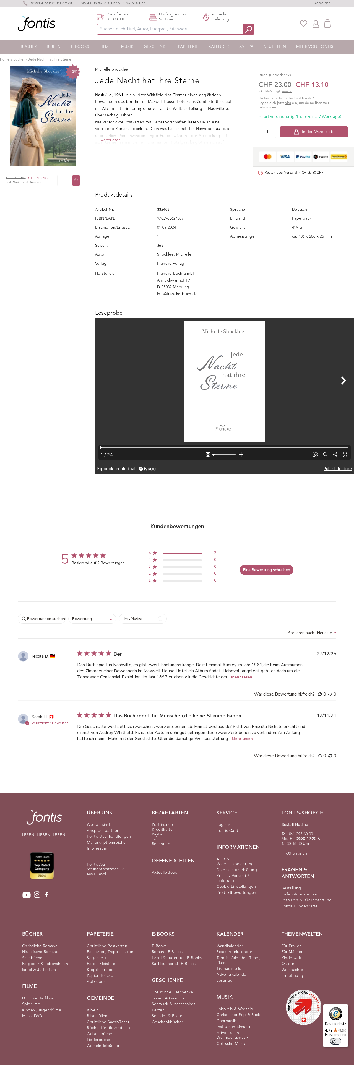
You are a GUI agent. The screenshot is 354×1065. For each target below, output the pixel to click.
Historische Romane (40, 952)
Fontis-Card (227, 831)
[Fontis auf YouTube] (26, 895)
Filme (105, 47)
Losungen (226, 981)
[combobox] (92, 619)
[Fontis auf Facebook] (46, 895)
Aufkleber (96, 982)
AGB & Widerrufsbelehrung (235, 861)
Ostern (288, 964)
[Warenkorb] (327, 23)
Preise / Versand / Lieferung (233, 878)
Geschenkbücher (167, 1022)
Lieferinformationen (299, 894)
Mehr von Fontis (314, 47)
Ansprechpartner (102, 831)
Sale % (246, 47)
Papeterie (188, 47)
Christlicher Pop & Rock (238, 1015)
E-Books (80, 47)
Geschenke (156, 47)
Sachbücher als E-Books (174, 964)
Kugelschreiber (101, 970)
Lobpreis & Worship (235, 1009)
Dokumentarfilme (38, 998)
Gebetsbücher (100, 1034)
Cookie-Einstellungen (236, 887)
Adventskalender (232, 975)
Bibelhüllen (97, 1016)
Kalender (219, 47)
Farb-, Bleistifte (101, 964)
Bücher (29, 47)
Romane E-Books (167, 952)
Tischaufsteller (230, 969)
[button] (182, 553)
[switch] (335, 1041)
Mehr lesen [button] (241, 677)
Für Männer (292, 952)
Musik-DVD (32, 1016)
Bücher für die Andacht (108, 1028)
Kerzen (158, 1010)
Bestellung (291, 888)
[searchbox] (42, 619)
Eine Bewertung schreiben (266, 569)
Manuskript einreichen (107, 843)
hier (288, 103)
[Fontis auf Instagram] (37, 895)
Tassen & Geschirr (168, 998)
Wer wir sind (98, 825)
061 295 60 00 (66, 3)
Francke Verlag (170, 263)
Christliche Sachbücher (108, 1022)
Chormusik (226, 1021)
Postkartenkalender (234, 952)
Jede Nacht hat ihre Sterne (49, 59)
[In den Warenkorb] (76, 180)
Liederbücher (99, 1040)
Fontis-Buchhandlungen (109, 837)
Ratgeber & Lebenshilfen (45, 964)
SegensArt (96, 958)
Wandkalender (230, 946)
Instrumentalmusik (233, 1027)
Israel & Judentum (39, 970)
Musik (127, 47)
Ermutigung (292, 976)
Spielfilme (31, 1004)
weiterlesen (111, 140)
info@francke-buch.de (177, 294)
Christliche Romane (40, 946)
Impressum (97, 848)
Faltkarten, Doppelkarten (110, 952)
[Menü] (345, 1007)
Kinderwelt (291, 958)
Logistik (224, 825)
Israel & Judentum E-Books (177, 958)
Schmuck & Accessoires (173, 1004)
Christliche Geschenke (172, 992)
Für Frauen (292, 946)
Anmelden (322, 3)
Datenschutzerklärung (237, 870)
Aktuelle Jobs (164, 872)
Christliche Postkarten (107, 946)
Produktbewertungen (236, 893)
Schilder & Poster (168, 1016)
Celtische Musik (231, 1044)
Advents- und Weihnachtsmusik (232, 1035)
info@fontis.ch (294, 853)
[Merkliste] (304, 23)
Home (5, 59)
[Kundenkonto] (315, 23)
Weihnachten (294, 970)
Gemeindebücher (103, 1046)
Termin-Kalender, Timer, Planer (239, 960)
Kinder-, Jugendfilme (41, 1010)
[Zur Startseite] (44, 820)
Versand (35, 182)
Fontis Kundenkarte (300, 906)
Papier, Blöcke (100, 976)
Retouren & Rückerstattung (307, 900)
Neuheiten (275, 47)
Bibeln (54, 47)
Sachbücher (33, 958)
